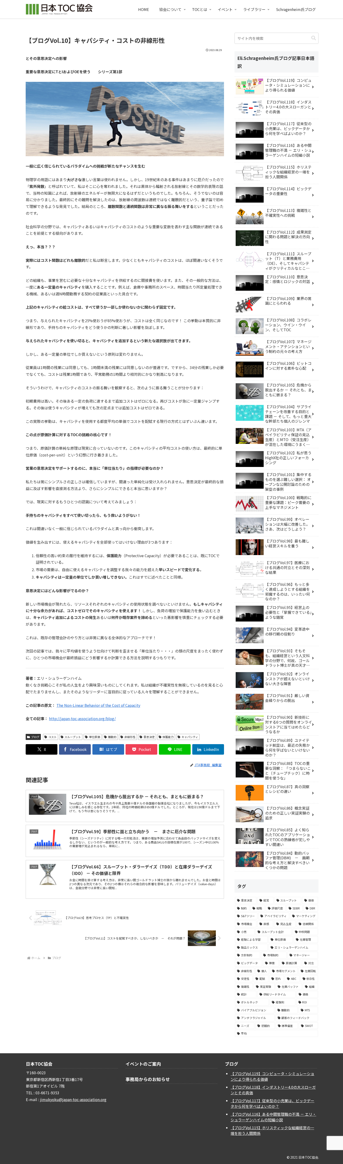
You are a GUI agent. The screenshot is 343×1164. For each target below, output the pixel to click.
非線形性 (130, 737)
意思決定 (149, 737)
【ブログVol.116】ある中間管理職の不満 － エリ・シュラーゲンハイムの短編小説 (273, 1117)
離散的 (112, 737)
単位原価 (94, 737)
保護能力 (168, 737)
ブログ (35, 737)
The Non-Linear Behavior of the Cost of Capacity (98, 705)
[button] (313, 38)
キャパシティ (190, 737)
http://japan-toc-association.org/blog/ (82, 718)
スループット (72, 737)
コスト (52, 737)
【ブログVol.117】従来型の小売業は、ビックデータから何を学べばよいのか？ (272, 1103)
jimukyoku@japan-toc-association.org (73, 1099)
